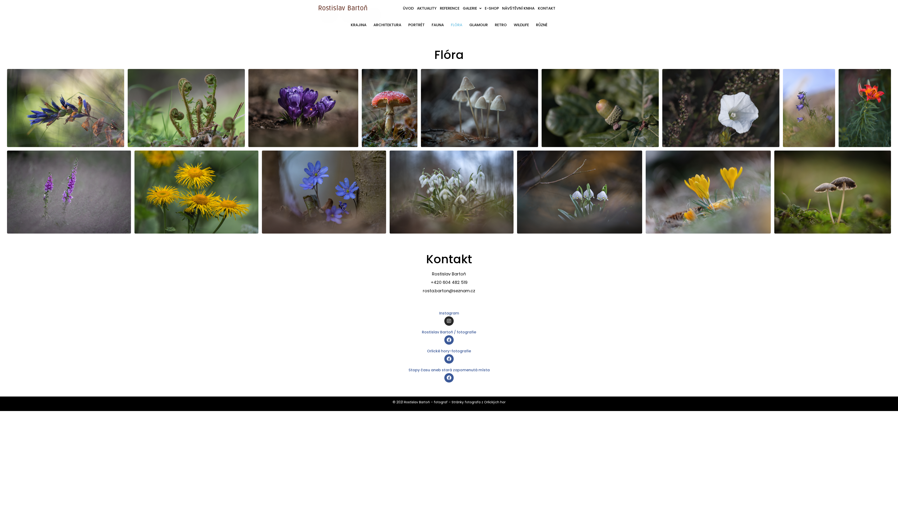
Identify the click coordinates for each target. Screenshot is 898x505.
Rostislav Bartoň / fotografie (449, 332)
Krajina (358, 25)
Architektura (387, 25)
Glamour (478, 25)
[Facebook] (449, 340)
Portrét (416, 25)
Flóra (456, 25)
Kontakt (546, 8)
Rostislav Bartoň (343, 8)
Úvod (408, 8)
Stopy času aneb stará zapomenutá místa (449, 370)
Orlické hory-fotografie (449, 351)
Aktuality (427, 8)
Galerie (470, 8)
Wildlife (521, 25)
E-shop (492, 8)
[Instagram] (449, 321)
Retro (501, 25)
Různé (541, 25)
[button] (472, 8)
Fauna (438, 25)
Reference (450, 8)
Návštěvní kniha (518, 8)
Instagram (449, 313)
